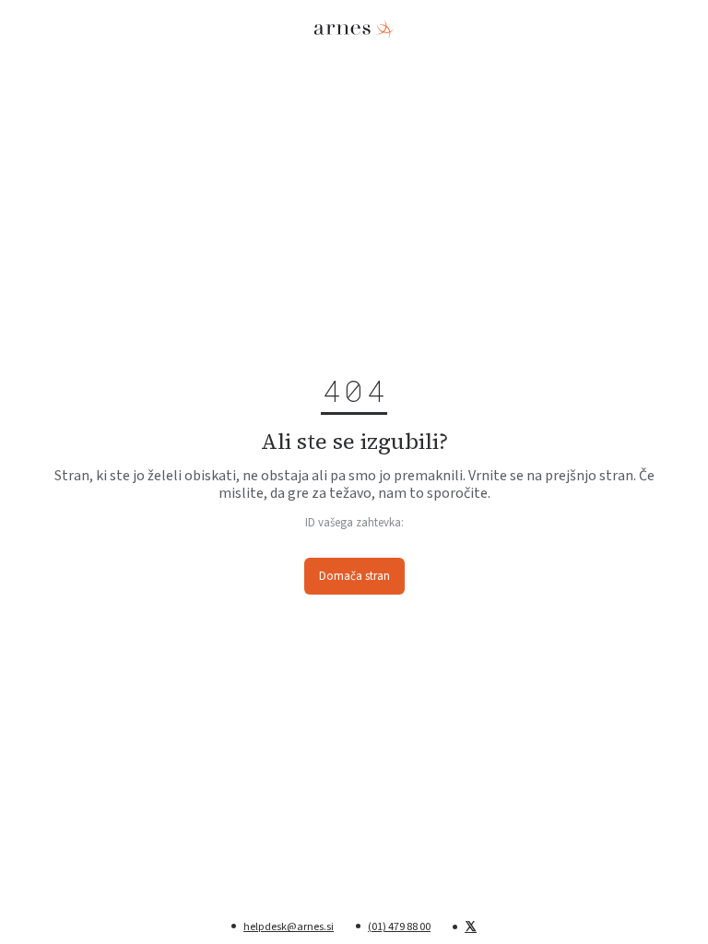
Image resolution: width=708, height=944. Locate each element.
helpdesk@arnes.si (288, 926)
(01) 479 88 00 (399, 926)
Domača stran (354, 576)
